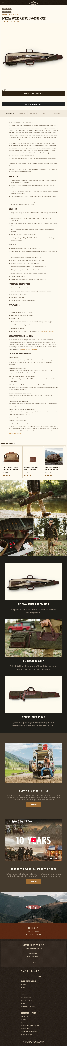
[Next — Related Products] (63, 460)
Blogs (23, 988)
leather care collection (15, 433)
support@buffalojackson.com (33, 948)
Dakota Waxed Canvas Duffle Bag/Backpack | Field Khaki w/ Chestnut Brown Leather (53, 468)
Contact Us (24, 1016)
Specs (45, 114)
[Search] (61, 2)
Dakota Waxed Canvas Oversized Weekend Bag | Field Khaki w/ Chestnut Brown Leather (11, 468)
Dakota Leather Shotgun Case (28, 349)
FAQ (22, 1022)
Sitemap (23, 1003)
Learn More (33, 804)
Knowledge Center (26, 991)
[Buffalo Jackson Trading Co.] (33, 2)
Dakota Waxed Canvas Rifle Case (48, 202)
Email (24, 976)
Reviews (57, 114)
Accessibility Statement (28, 1006)
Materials (33, 114)
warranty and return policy (47, 331)
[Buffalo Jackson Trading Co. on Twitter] (26, 935)
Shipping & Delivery (27, 1000)
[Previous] (4, 55)
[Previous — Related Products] (3, 461)
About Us (23, 985)
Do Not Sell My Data (27, 1035)
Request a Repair (26, 1029)
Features (22, 114)
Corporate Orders (26, 997)
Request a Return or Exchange (30, 1025)
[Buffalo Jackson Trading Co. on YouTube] (33, 935)
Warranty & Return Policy (29, 1032)
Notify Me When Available (33, 93)
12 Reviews (16, 21)
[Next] (62, 55)
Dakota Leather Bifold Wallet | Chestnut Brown (31, 468)
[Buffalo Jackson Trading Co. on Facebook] (30, 935)
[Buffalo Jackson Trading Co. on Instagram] (40, 935)
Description (10, 114)
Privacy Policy (25, 994)
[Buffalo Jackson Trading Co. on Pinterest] (37, 935)
